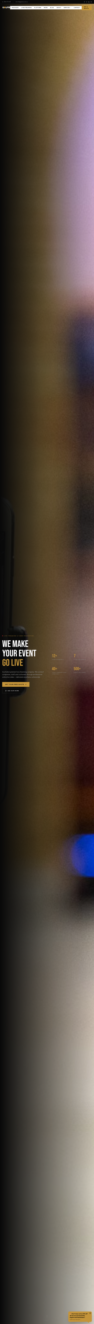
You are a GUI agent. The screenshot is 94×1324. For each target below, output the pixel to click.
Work (46, 7)
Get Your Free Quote (14, 684)
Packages (15, 7)
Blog (52, 7)
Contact (77, 7)
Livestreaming (26, 7)
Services (67, 7)
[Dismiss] (90, 1313)
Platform (37, 7)
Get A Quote (86, 7)
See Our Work (13, 691)
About (59, 7)
